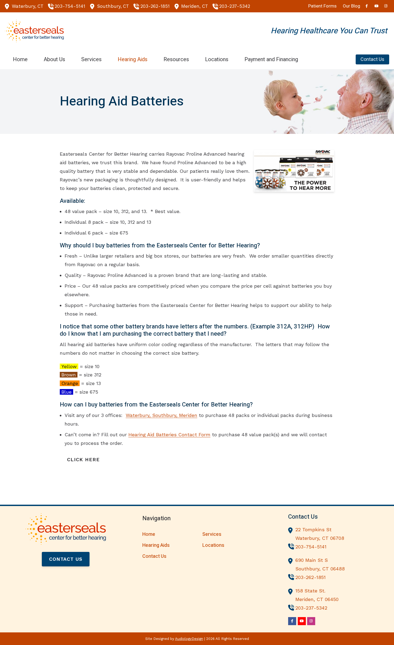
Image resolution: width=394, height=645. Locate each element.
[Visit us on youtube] (376, 6)
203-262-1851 (155, 6)
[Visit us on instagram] (386, 6)
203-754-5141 (70, 6)
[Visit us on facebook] (366, 6)
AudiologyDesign (189, 639)
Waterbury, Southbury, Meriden (161, 415)
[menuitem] (20, 59)
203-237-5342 (234, 6)
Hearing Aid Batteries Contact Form (169, 434)
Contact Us (65, 559)
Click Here (83, 459)
